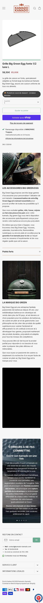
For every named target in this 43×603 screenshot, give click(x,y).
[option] (21, 39)
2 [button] (19, 520)
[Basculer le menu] (3, 8)
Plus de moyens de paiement (21, 123)
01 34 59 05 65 (13, 549)
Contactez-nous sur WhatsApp (16, 556)
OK (36, 540)
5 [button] (26, 520)
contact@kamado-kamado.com (20, 546)
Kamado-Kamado (24, 581)
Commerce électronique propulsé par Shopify (18, 583)
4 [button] (23, 520)
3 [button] (21, 520)
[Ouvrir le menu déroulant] (37, 565)
